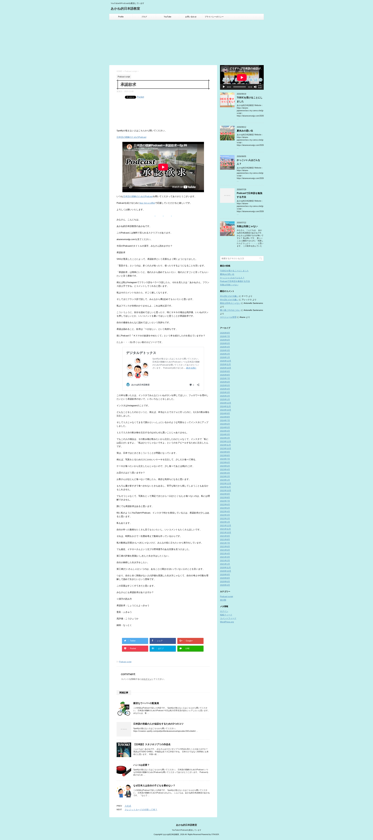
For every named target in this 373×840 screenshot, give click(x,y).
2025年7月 (225, 378)
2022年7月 (225, 501)
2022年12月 (225, 483)
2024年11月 (225, 406)
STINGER (215, 834)
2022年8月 (225, 497)
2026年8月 (225, 333)
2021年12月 (225, 525)
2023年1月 (225, 480)
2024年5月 (225, 427)
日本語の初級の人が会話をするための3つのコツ (158, 724)
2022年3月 (225, 515)
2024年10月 (225, 410)
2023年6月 (225, 462)
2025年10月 (225, 368)
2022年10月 (225, 490)
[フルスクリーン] (259, 86)
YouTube (167, 17)
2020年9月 (225, 574)
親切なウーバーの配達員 (146, 703)
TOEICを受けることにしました (234, 271)
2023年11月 (225, 445)
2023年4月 (225, 469)
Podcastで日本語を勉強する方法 (235, 281)
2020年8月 (225, 578)
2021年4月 (225, 553)
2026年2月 (225, 354)
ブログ (144, 17)
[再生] (223, 86)
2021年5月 (225, 550)
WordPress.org (227, 622)
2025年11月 (225, 364)
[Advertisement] (186, 41)
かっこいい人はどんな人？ (232, 278)
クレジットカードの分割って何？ (141, 809)
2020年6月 (225, 581)
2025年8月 (225, 375)
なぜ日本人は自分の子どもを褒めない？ (154, 785)
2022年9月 (225, 494)
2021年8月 (225, 539)
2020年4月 (225, 585)
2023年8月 (225, 455)
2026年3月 (225, 350)
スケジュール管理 (228, 317)
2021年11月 (225, 529)
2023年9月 (225, 452)
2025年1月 (225, 399)
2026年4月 (225, 347)
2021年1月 (225, 564)
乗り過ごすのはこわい (230, 310)
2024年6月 (225, 424)
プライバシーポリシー (214, 17)
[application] (242, 77)
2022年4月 (225, 511)
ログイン (147, 679)
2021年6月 (225, 546)
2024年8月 (225, 417)
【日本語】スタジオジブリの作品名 (152, 744)
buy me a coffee (147, 203)
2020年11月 (225, 567)
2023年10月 (225, 448)
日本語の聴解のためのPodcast (131, 137)
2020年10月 (225, 571)
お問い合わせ (191, 17)
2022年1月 (225, 522)
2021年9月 (225, 536)
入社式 (128, 806)
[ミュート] (255, 86)
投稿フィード (226, 615)
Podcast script (125, 662)
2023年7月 (225, 459)
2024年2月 (225, 438)
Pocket (140, 97)
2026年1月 (225, 357)
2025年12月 (225, 361)
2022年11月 (225, 487)
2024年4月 (225, 431)
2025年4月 (225, 389)
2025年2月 (225, 396)
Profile (121, 17)
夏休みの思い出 (245, 130)
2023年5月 (225, 466)
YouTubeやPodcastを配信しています (186, 830)
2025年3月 (225, 392)
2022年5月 (225, 508)
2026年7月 (225, 336)
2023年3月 (225, 473)
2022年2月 (225, 518)
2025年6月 (225, 382)
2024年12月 (225, 403)
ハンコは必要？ (141, 765)
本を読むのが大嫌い (229, 296)
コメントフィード (228, 618)
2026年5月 (225, 343)
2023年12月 (225, 441)
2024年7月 (225, 420)
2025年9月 (225, 371)
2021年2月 (225, 560)
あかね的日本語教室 (125, 9)
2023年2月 (225, 476)
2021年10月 (225, 532)
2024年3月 (225, 434)
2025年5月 (225, 385)
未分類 (223, 600)
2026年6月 (225, 340)
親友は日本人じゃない (230, 303)
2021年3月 (225, 557)
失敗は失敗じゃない (247, 226)
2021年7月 (225, 543)
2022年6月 (225, 504)
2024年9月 (225, 413)
